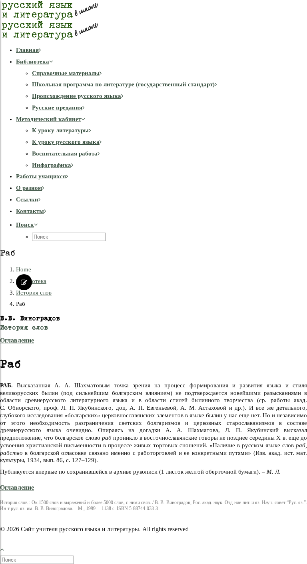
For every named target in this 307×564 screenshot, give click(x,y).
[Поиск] (38, 559)
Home (23, 269)
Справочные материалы (66, 73)
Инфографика (51, 165)
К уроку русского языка (66, 142)
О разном (29, 188)
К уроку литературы (60, 130)
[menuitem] (161, 50)
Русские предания (57, 107)
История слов (34, 292)
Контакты (30, 211)
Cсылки (27, 199)
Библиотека (32, 61)
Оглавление (17, 340)
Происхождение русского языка (76, 96)
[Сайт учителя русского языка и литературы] (153, 20)
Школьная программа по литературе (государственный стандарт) (123, 84)
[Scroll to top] (6, 548)
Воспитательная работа (65, 153)
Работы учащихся (41, 176)
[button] (27, 224)
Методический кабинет (48, 119)
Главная (27, 50)
